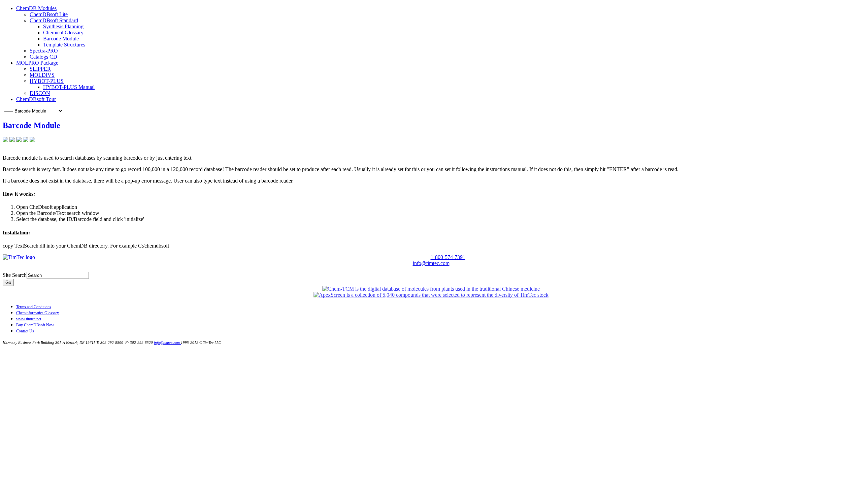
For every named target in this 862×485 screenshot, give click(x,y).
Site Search (15, 275)
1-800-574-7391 (448, 257)
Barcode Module (31, 125)
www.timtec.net (28, 319)
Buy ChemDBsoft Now (35, 325)
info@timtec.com (431, 263)
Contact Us (25, 331)
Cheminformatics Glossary (37, 313)
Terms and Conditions (33, 306)
